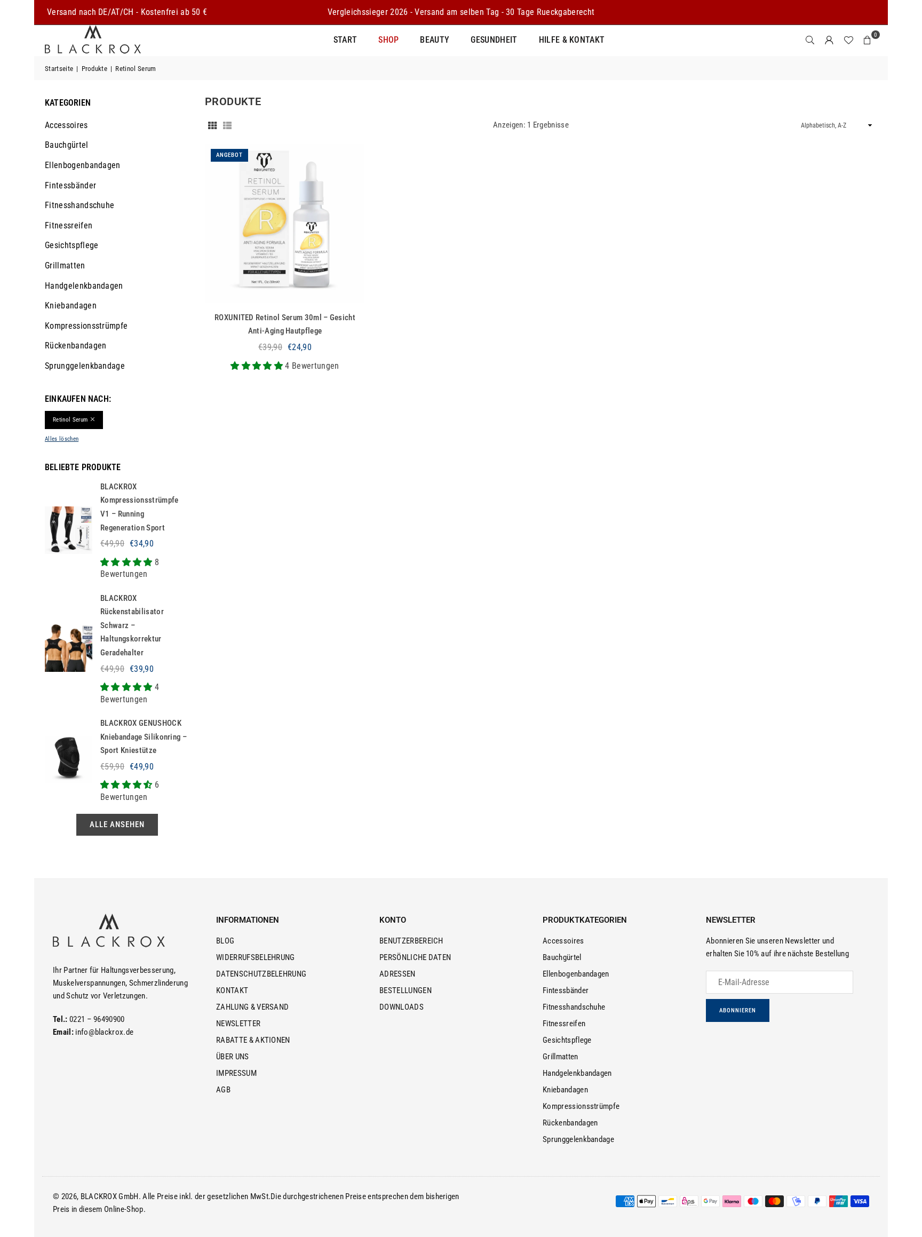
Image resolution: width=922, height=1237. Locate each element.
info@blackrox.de (104, 1032)
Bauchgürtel (67, 145)
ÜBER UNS (232, 1056)
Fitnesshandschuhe (79, 205)
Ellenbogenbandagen (83, 165)
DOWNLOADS (401, 1007)
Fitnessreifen (68, 225)
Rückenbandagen (75, 345)
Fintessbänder (70, 185)
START (345, 40)
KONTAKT (232, 990)
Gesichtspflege (71, 245)
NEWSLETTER (238, 1023)
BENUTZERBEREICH (411, 941)
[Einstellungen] (829, 40)
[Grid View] (212, 124)
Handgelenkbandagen (84, 286)
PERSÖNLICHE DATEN (415, 957)
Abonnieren (737, 1010)
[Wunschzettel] (848, 40)
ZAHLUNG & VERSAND (252, 1007)
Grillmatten (65, 265)
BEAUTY (434, 40)
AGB (223, 1090)
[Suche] (810, 40)
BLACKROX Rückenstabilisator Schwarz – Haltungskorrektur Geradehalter (132, 625)
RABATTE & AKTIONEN (253, 1040)
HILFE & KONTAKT (572, 40)
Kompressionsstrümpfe (86, 326)
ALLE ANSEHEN (117, 824)
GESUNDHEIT (494, 40)
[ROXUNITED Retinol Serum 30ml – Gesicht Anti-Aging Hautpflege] (284, 223)
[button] (867, 40)
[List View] (227, 124)
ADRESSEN (397, 974)
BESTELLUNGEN (405, 990)
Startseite (59, 69)
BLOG (225, 941)
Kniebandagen (71, 305)
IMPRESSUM (236, 1073)
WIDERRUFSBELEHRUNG (255, 957)
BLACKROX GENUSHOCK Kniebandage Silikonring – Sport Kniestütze (143, 736)
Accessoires (66, 125)
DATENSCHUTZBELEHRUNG (261, 974)
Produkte (95, 69)
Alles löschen (61, 438)
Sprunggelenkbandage (85, 366)
